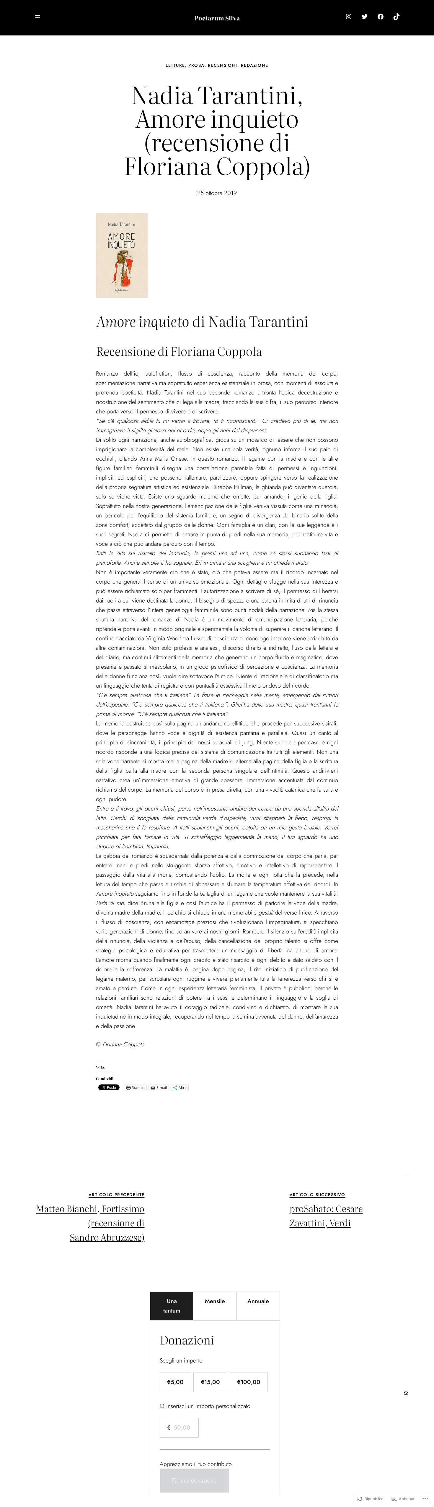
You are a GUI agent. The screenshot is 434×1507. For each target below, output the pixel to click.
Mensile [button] (215, 1301)
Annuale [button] (258, 1301)
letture (175, 65)
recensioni (222, 65)
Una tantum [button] (171, 1306)
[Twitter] (364, 16)
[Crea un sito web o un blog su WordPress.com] (406, 1393)
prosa (196, 65)
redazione (254, 65)
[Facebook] (380, 16)
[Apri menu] (37, 16)
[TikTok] (396, 16)
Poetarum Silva (217, 17)
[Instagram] (348, 16)
